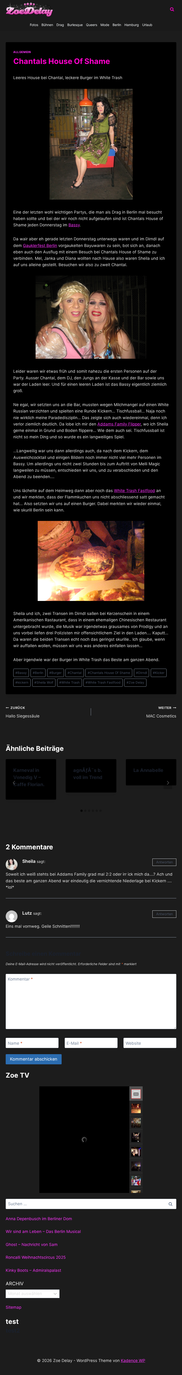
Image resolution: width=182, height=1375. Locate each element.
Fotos (34, 25)
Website (133, 1043)
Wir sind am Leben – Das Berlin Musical (43, 1231)
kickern (21, 682)
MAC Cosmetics (161, 712)
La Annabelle (148, 770)
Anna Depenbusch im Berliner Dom (39, 1218)
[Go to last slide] (14, 782)
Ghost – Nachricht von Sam (32, 1244)
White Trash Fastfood (134, 490)
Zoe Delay (135, 682)
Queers (91, 25)
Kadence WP (133, 1360)
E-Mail (74, 1043)
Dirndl (141, 673)
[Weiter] (168, 782)
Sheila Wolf (43, 682)
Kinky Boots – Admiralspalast (33, 1270)
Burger (55, 673)
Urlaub (147, 25)
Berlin (117, 25)
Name (15, 1043)
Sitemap (13, 1307)
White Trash (69, 682)
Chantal (75, 673)
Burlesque (75, 25)
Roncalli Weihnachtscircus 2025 (36, 1257)
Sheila (29, 861)
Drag (60, 25)
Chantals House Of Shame (109, 673)
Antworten (164, 862)
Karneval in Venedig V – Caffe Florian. (29, 777)
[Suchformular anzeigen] (172, 9)
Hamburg (131, 25)
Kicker (158, 673)
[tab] (81, 811)
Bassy (74, 225)
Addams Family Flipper (119, 424)
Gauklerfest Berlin (40, 245)
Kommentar (20, 979)
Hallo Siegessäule (23, 712)
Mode (104, 25)
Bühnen (47, 25)
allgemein (22, 52)
